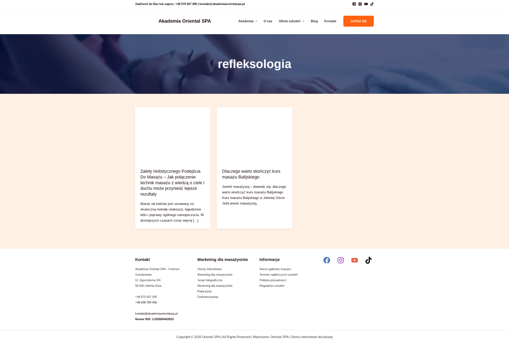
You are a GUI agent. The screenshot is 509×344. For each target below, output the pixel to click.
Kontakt (330, 21)
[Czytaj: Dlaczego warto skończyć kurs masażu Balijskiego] (254, 135)
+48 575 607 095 (146, 296)
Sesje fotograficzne (209, 280)
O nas (268, 21)
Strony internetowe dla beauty (312, 337)
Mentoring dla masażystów (214, 285)
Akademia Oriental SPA (184, 21)
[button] (255, 21)
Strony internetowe (209, 269)
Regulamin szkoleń (271, 285)
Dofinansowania (207, 296)
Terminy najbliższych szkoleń (278, 274)
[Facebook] (354, 4)
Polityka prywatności (272, 280)
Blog (314, 21)
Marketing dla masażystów (214, 274)
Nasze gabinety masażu (275, 269)
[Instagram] (360, 4)
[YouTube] (366, 4)
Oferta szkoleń (289, 21)
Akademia (246, 21)
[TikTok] (372, 4)
